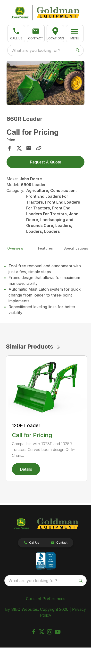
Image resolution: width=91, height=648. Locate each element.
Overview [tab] (15, 248)
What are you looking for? (35, 50)
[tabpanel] (46, 83)
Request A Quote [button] (45, 162)
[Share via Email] (29, 148)
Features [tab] (45, 248)
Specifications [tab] (76, 248)
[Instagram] (50, 631)
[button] (16, 33)
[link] (55, 33)
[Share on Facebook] (9, 148)
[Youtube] (58, 631)
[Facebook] (34, 631)
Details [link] (26, 469)
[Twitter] (42, 631)
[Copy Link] (38, 148)
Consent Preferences (45, 598)
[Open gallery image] (46, 83)
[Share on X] (19, 148)
